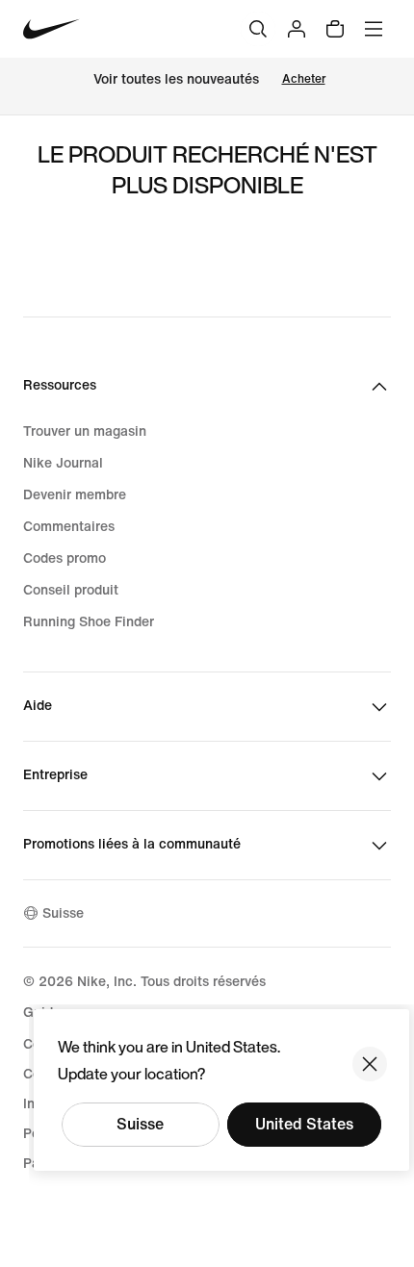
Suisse (140, 1124)
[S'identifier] (296, 29)
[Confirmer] (369, 1064)
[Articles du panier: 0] (335, 29)
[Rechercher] (258, 29)
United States (304, 1124)
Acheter (303, 79)
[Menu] (373, 29)
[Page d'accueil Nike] (51, 29)
